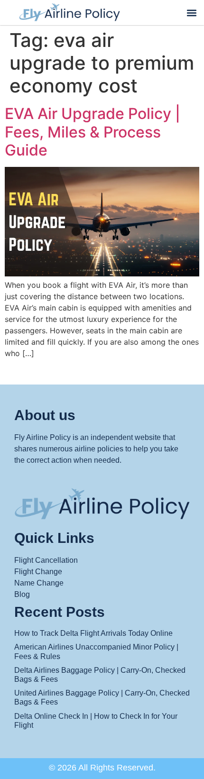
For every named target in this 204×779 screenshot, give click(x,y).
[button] (191, 12)
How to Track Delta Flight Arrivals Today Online (93, 633)
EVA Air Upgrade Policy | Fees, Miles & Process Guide (92, 131)
